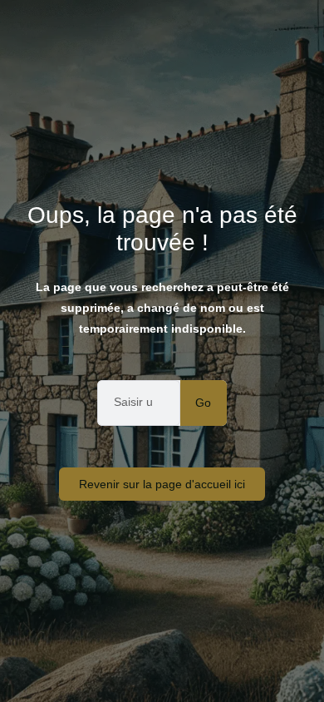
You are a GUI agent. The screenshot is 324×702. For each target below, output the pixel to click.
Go (203, 402)
